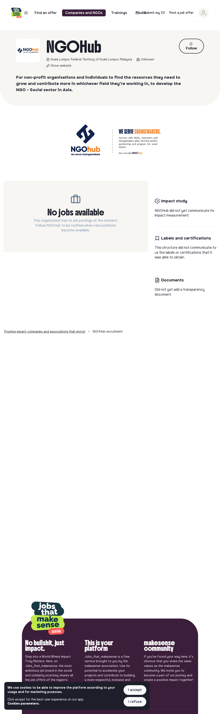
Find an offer (46, 13)
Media (141, 13)
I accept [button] (135, 690)
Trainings (119, 13)
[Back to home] (48, 618)
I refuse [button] (135, 701)
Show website (61, 66)
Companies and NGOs (83, 13)
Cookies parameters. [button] (24, 703)
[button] (191, 46)
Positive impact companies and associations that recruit (44, 331)
